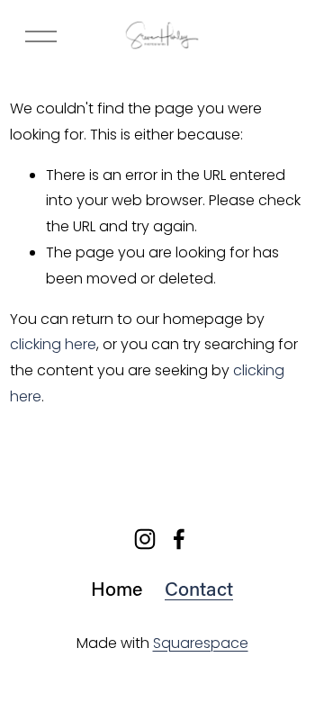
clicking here (53, 344)
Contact (199, 588)
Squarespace (200, 643)
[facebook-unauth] (179, 539)
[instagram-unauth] (145, 539)
